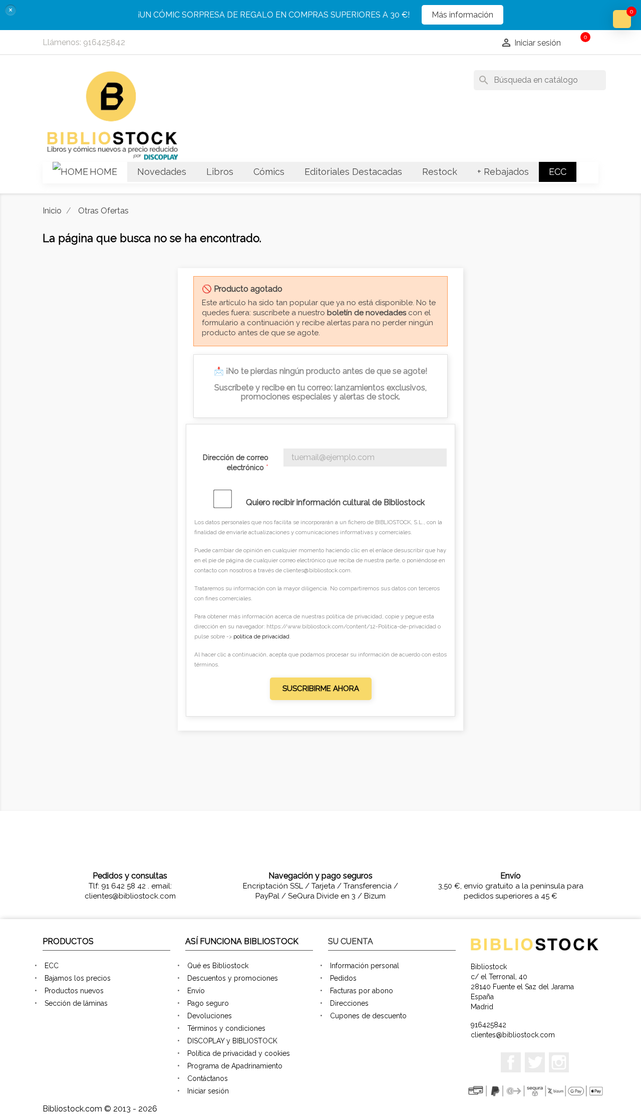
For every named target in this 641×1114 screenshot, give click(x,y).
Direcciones (349, 1003)
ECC (52, 966)
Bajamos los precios (78, 978)
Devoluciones (209, 1016)
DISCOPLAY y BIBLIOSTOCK (232, 1041)
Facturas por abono (361, 991)
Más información (462, 15)
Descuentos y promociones (232, 978)
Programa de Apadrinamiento (234, 1066)
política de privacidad (261, 636)
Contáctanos (207, 1078)
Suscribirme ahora (320, 688)
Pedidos (343, 978)
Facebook (511, 1062)
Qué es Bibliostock (217, 966)
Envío (196, 991)
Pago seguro (208, 1003)
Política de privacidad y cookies (238, 1053)
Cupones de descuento (368, 1016)
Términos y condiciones (226, 1028)
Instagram (559, 1062)
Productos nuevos (74, 991)
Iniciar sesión (208, 1091)
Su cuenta (350, 941)
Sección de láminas (76, 1003)
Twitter (535, 1062)
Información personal (364, 966)
